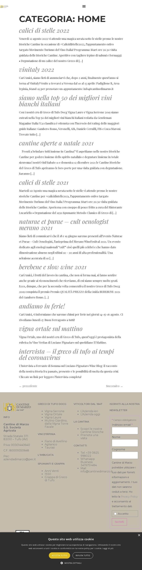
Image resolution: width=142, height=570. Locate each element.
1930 (48, 474)
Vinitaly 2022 (36, 69)
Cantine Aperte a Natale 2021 (56, 143)
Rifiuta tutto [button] (83, 555)
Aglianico (51, 444)
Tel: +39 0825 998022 (90, 454)
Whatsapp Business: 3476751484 (89, 462)
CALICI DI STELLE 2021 (43, 182)
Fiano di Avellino (56, 441)
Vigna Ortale (53, 414)
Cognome (118, 449)
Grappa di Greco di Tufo (56, 478)
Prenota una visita (89, 436)
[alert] (71, 551)
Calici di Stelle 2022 (44, 30)
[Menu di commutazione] (84, 6)
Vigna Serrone (54, 411)
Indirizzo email (122, 424)
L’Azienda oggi (90, 414)
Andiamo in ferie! (42, 306)
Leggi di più (108, 548)
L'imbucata (46, 454)
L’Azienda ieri (89, 411)
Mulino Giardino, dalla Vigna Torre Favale (56, 423)
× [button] (139, 535)
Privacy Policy (129, 496)
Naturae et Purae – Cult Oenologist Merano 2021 (64, 224)
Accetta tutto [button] (59, 555)
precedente (28, 386)
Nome (116, 437)
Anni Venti (52, 471)
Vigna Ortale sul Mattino (51, 328)
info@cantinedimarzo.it (97, 471)
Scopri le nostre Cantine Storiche (92, 430)
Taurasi (50, 447)
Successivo (114, 386)
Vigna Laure (53, 417)
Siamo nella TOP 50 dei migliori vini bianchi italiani (65, 100)
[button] (71, 563)
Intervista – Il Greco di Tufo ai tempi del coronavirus (66, 354)
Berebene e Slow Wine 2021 (52, 266)
